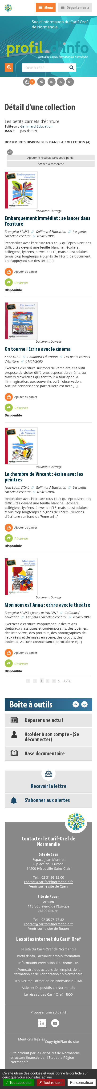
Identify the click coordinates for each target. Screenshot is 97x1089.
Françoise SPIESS (17, 231)
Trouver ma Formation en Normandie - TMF (48, 981)
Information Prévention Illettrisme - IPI (48, 962)
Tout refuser (52, 1083)
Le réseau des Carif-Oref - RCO (48, 994)
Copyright (52, 1041)
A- (51, 81)
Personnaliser (81, 1083)
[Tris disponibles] (10, 152)
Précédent (76, 704)
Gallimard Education (36, 126)
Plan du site (69, 1041)
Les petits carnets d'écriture (46, 617)
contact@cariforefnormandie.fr (48, 882)
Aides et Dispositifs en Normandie (49, 987)
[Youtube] (55, 1023)
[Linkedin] (42, 1023)
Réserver (21, 282)
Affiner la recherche (51, 164)
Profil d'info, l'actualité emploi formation (48, 956)
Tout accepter (20, 1083)
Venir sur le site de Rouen (48, 928)
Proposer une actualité (48, 1012)
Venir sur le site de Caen (48, 886)
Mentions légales (31, 1039)
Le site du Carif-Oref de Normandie (49, 949)
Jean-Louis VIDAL (17, 487)
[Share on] (41, 82)
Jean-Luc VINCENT (45, 612)
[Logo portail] (48, 47)
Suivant (84, 704)
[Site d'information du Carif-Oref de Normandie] (8, 8)
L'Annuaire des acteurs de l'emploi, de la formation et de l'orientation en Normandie (48, 971)
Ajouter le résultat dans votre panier (51, 158)
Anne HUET (13, 357)
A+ (70, 81)
